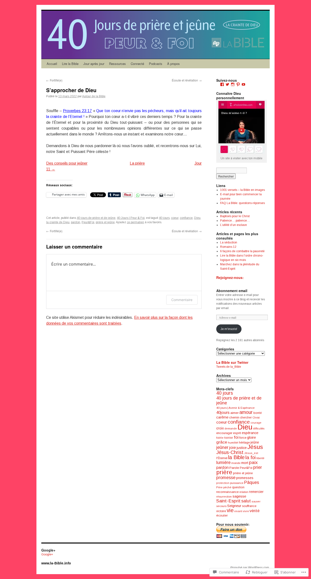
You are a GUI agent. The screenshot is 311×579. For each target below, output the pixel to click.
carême (222, 417)
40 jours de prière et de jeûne (96, 218)
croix (220, 428)
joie (232, 447)
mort (244, 463)
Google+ (47, 554)
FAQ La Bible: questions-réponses (242, 203)
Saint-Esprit (228, 500)
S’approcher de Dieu (71, 90)
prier (257, 467)
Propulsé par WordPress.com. (250, 567)
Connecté (137, 63)
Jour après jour (93, 63)
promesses (244, 478)
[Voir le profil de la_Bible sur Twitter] (227, 84)
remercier (256, 492)
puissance (236, 482)
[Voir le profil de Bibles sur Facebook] (222, 84)
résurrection (224, 496)
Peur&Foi (88, 222)
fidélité (228, 437)
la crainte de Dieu (57, 222)
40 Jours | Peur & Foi (131, 218)
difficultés (258, 428)
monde (236, 463)
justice (242, 448)
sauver (255, 501)
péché (227, 487)
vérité (254, 510)
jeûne (255, 442)
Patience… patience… (235, 220)
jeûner (222, 447)
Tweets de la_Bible (228, 366)
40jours (223, 412)
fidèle (220, 437)
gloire (251, 437)
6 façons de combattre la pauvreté (242, 251)
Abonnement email (231, 290)
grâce (221, 442)
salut (246, 501)
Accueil (52, 63)
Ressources (117, 63)
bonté (257, 413)
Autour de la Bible (93, 96)
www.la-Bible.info (56, 563)
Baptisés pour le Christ (235, 216)
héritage (244, 442)
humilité (233, 442)
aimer (234, 413)
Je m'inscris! (229, 329)
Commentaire (181, 300)
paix (253, 462)
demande (231, 428)
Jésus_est (251, 453)
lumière (223, 462)
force (242, 437)
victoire (221, 511)
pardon (75, 222)
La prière (137, 163)
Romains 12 (228, 247)
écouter (222, 515)
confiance (186, 218)
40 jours (164, 218)
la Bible (236, 457)
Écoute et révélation (187, 80)
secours (221, 506)
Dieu (197, 218)
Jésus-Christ (229, 452)
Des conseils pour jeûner (66, 163)
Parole (234, 468)
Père (219, 487)
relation (243, 491)
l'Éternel (221, 458)
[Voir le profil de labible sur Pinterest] (238, 84)
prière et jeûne (105, 222)
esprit (237, 433)
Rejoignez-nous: (230, 277)
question (238, 487)
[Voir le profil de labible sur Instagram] (233, 84)
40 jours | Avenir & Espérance (235, 407)
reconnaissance (227, 492)
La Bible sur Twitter (232, 362)
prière (224, 472)
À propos (173, 63)
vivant (238, 511)
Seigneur (234, 506)
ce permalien (135, 222)
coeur (174, 218)
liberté (260, 458)
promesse (225, 477)
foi (236, 437)
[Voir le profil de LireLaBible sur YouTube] (243, 84)
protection (222, 482)
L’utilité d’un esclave (233, 225)
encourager (224, 433)
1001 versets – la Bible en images (242, 190)
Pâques (251, 482)
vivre (246, 511)
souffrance (249, 506)
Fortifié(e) (54, 80)
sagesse (239, 496)
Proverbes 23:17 (77, 111)
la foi (250, 457)
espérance (250, 433)
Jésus (255, 447)
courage (256, 422)
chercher (246, 417)
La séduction (228, 242)
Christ (255, 417)
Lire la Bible (70, 63)
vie (230, 510)
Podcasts (155, 63)
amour (246, 412)
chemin (234, 417)
